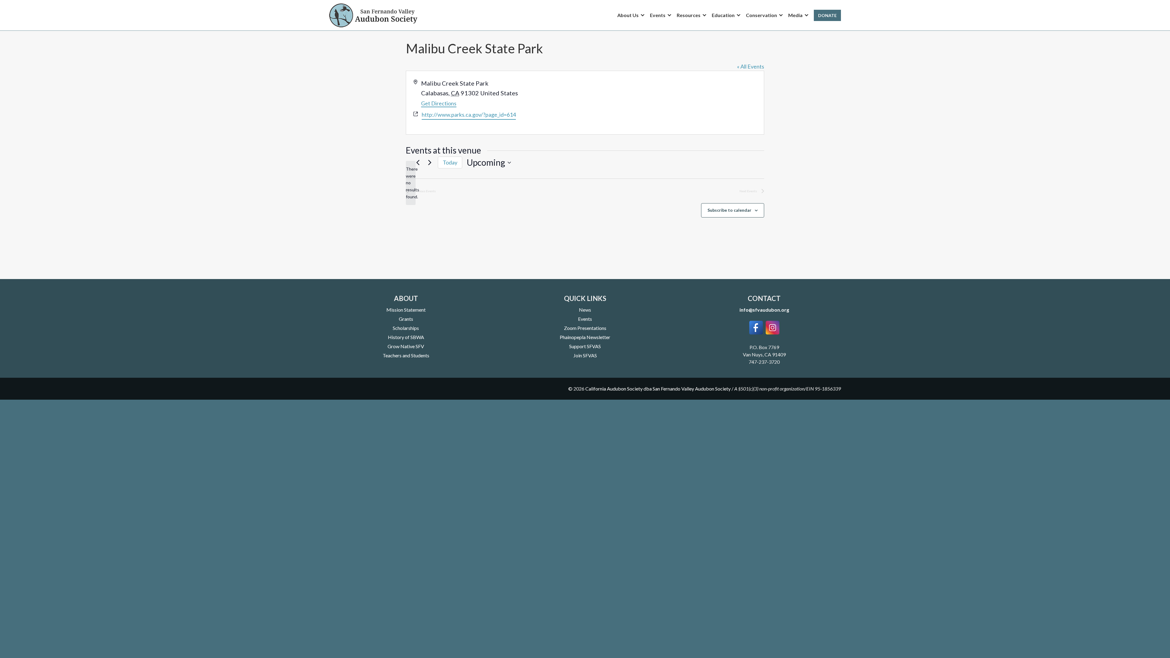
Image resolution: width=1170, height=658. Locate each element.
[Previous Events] (417, 162)
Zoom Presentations (585, 328)
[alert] (411, 183)
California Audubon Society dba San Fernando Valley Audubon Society (658, 388)
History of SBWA (406, 337)
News (585, 310)
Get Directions (438, 103)
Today (450, 162)
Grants (406, 319)
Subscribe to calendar (729, 210)
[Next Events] (429, 162)
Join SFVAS (585, 355)
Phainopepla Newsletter (585, 337)
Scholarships (406, 328)
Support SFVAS (585, 346)
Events (585, 319)
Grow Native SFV (406, 346)
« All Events (750, 66)
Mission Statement (406, 310)
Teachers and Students (406, 355)
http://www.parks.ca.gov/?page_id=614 (469, 114)
